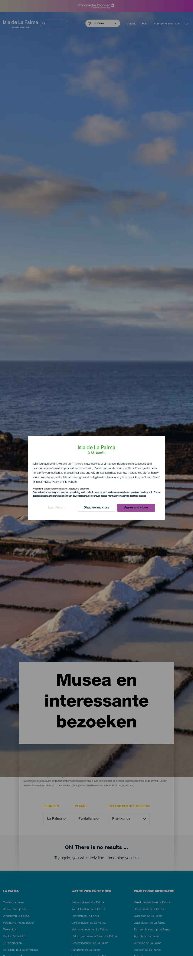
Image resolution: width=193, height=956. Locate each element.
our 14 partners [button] (77, 464)
